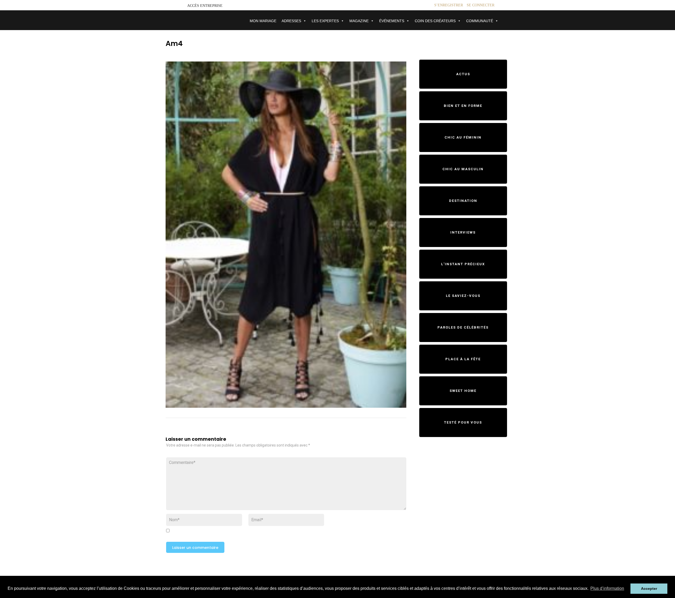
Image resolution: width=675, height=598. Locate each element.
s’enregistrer (448, 5)
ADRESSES (291, 21)
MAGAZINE (359, 21)
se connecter (480, 5)
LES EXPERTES (325, 21)
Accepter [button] (649, 588)
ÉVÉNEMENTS (391, 21)
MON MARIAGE (263, 21)
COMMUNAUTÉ (479, 21)
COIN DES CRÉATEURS (435, 21)
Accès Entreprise (205, 6)
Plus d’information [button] (607, 588)
